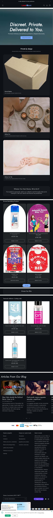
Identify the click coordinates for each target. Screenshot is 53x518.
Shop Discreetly (26, 37)
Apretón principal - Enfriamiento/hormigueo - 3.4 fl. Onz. (14, 360)
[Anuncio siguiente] (50, 1)
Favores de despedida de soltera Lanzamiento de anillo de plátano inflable (38, 234)
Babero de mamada (38, 274)
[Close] (51, 511)
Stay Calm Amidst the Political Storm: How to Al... (12, 398)
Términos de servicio (8, 450)
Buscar (4, 436)
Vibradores (21, 436)
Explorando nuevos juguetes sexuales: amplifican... (36, 398)
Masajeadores (22, 438)
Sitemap (5, 453)
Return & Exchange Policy (9, 444)
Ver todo (26, 285)
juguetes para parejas (24, 441)
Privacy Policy (41, 512)
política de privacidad (8, 447)
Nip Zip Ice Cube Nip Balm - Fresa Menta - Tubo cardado (14, 325)
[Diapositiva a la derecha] (29, 418)
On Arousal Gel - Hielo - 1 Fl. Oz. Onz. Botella (38, 325)
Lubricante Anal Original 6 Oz (15, 233)
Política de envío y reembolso (10, 441)
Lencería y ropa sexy (24, 444)
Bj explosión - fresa (15, 274)
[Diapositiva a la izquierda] (23, 418)
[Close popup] (16, 504)
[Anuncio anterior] (2, 1)
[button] (2, 5)
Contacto (5, 438)
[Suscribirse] (25, 498)
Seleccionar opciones (15, 280)
